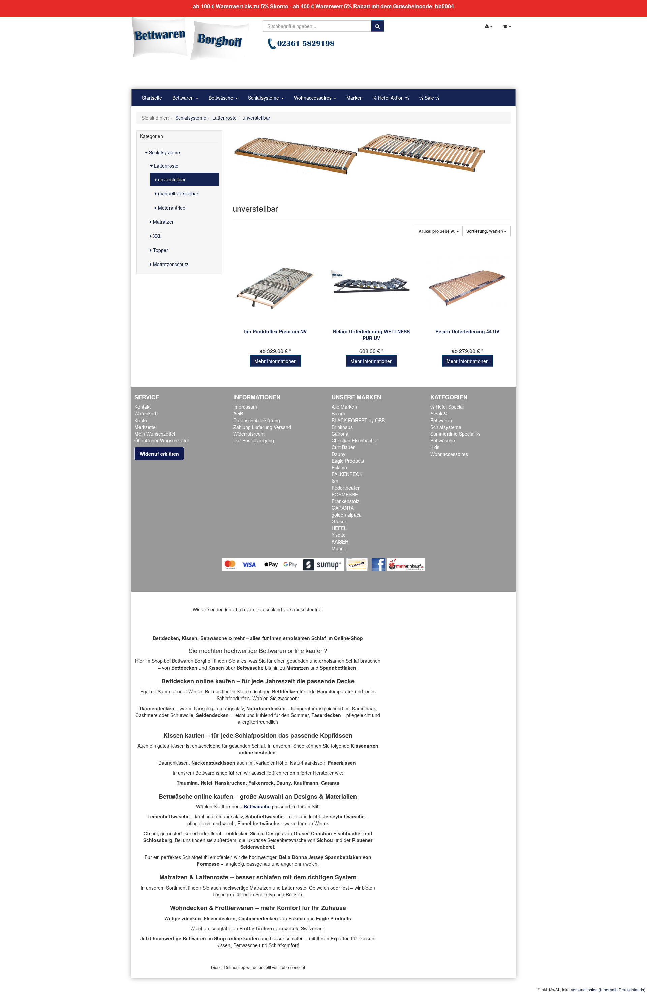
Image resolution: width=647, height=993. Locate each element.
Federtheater (346, 487)
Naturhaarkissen (307, 762)
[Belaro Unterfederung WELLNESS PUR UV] (371, 285)
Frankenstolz (345, 501)
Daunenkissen (173, 762)
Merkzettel (145, 427)
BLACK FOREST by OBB (358, 420)
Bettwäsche (222, 97)
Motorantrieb (171, 207)
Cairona (340, 433)
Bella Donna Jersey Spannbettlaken (320, 857)
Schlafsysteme (264, 97)
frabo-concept (292, 967)
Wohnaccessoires (313, 97)
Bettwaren (183, 97)
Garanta (330, 782)
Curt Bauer (343, 447)
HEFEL (339, 528)
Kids (434, 447)
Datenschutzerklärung (256, 420)
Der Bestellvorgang (253, 440)
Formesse (208, 863)
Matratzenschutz (170, 264)
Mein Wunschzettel (154, 433)
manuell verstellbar (177, 193)
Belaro (338, 413)
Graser (339, 521)
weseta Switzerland (305, 928)
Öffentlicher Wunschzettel (161, 440)
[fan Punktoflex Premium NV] (275, 285)
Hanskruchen (230, 782)
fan (335, 480)
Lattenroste (165, 165)
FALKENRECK (347, 474)
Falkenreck (261, 782)
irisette (339, 534)
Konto (140, 420)
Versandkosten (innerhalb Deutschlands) (608, 989)
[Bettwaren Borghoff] (190, 40)
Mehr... (339, 548)
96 (437, 231)
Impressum (245, 406)
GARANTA (343, 507)
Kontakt (142, 406)
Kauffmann (306, 782)
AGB (238, 413)
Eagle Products (348, 460)
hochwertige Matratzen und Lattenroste (264, 887)
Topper (160, 250)
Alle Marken (344, 406)
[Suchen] (377, 26)
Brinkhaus (342, 427)
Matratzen (163, 221)
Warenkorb (146, 413)
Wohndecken (188, 907)
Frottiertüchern (256, 928)
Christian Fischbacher (355, 440)
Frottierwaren (234, 907)
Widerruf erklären (159, 453)
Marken (354, 97)
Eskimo (339, 467)
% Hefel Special (447, 406)
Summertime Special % (455, 433)
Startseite (152, 97)
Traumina (187, 782)
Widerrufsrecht (249, 433)
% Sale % (429, 97)
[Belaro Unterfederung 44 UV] (468, 285)
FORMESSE (345, 494)
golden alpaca (347, 514)
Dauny (338, 454)
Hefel (206, 782)
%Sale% (439, 413)
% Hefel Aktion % (391, 97)
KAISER (340, 541)
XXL (157, 235)
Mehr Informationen (275, 361)
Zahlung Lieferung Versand (262, 427)
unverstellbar (171, 179)
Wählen (485, 231)
